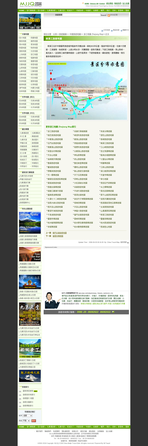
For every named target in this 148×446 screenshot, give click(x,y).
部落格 (120, 11)
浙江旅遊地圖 (53, 131)
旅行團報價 (31, 11)
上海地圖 (22, 55)
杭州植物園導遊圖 (55, 223)
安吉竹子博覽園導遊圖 (83, 199)
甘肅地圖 (22, 65)
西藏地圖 (34, 38)
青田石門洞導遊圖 (108, 183)
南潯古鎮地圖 (79, 195)
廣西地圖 (34, 41)
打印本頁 (106, 30)
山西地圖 (22, 68)
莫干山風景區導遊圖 (109, 195)
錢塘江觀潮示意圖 (55, 191)
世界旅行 (23, 166)
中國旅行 (23, 163)
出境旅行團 (24, 199)
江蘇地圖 (34, 71)
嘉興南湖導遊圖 (54, 195)
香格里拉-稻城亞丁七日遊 (29, 364)
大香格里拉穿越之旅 (27, 367)
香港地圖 (22, 85)
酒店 (108, 11)
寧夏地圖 (34, 65)
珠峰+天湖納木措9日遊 (28, 292)
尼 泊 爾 (23, 153)
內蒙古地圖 (35, 88)
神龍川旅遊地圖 (80, 211)
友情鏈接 (100, 431)
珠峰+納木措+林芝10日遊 (29, 298)
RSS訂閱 (114, 15)
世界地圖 (25, 97)
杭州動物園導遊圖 (81, 227)
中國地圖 (25, 34)
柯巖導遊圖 (105, 163)
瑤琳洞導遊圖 (79, 203)
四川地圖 (22, 38)
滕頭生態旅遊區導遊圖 (57, 179)
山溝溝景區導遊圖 (108, 211)
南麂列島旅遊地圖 (81, 147)
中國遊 (88, 11)
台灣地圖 (34, 85)
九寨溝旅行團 (25, 183)
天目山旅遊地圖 (80, 207)
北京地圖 (34, 51)
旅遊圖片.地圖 (28, 398)
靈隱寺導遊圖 (53, 219)
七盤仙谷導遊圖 (107, 159)
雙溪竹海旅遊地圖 (55, 211)
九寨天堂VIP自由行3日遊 (29, 328)
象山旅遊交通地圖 (81, 171)
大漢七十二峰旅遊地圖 (57, 199)
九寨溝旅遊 (51, 11)
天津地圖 (22, 81)
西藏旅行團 (24, 193)
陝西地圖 (34, 48)
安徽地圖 (22, 75)
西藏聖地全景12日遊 (28, 295)
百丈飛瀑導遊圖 (107, 151)
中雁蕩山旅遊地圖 (55, 139)
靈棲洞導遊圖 (106, 219)
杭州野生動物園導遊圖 (83, 223)
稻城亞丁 (70, 11)
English (102, 3)
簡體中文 (126, 30)
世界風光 (35, 166)
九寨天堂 (61, 11)
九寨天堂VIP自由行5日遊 (29, 332)
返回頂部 (123, 242)
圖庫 (127, 11)
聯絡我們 (117, 3)
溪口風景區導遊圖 (108, 171)
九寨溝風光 (36, 133)
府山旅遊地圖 (79, 159)
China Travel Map (113, 242)
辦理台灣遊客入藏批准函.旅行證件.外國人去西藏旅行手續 (103, 304)
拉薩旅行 (35, 150)
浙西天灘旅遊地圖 (108, 199)
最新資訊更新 (28, 391)
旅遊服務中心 (25, 203)
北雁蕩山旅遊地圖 (81, 151)
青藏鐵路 (23, 150)
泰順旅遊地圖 (106, 139)
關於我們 (39, 431)
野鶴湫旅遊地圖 (54, 171)
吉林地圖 (22, 91)
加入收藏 (125, 3)
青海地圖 (34, 45)
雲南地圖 (22, 41)
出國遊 (95, 11)
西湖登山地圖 (106, 227)
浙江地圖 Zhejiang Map (93, 34)
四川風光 (35, 156)
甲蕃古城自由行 (26, 179)
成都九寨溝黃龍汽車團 (28, 240)
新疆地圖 (22, 48)
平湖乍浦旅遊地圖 (81, 191)
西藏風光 (35, 153)
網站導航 (109, 3)
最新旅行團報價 (28, 172)
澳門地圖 (22, 88)
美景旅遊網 (73, 441)
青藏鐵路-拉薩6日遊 (27, 264)
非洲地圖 (22, 107)
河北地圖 (34, 78)
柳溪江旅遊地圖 (107, 215)
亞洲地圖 (22, 101)
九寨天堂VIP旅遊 (26, 176)
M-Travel (107, 443)
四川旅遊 (41, 11)
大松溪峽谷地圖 (80, 183)
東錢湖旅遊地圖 (54, 183)
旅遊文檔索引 (28, 402)
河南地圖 (34, 68)
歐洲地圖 (22, 104)
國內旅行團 (24, 196)
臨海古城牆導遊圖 (108, 155)
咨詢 (114, 11)
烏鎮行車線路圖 (80, 131)
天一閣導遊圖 (53, 175)
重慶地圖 (34, 61)
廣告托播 (83, 431)
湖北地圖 (34, 75)
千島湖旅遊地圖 (54, 215)
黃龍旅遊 (35, 136)
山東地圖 (22, 71)
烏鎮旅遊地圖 (79, 187)
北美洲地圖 (35, 101)
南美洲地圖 (35, 104)
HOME (87, 3)
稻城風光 (35, 160)
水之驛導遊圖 (106, 187)
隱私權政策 (66, 431)
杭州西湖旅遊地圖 (108, 223)
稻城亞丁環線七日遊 (27, 360)
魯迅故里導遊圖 (80, 163)
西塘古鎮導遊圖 (54, 187)
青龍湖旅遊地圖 (80, 143)
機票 (102, 11)
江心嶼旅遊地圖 (107, 147)
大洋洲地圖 (35, 107)
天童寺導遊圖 (106, 175)
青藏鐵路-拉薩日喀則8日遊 (30, 271)
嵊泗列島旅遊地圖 (81, 135)
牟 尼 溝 (23, 136)
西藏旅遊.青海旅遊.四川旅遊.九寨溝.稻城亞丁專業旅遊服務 (75, 436)
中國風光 (35, 163)
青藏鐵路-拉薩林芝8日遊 (29, 267)
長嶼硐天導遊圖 (54, 159)
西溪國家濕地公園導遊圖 (111, 203)
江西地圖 (22, 78)
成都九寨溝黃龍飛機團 (28, 236)
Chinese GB (94, 3)
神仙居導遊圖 (79, 155)
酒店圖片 (35, 140)
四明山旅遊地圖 (80, 179)
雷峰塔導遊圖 (79, 219)
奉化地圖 (104, 179)
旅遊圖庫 (63, 34)
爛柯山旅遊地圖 (80, 167)
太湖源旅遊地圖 (107, 207)
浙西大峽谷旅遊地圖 (56, 203)
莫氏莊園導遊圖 (107, 191)
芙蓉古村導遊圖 (54, 151)
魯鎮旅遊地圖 (53, 163)
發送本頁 (116, 30)
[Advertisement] (86, 22)
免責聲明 (56, 431)
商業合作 (75, 431)
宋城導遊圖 (52, 227)
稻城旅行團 (24, 186)
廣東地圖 (22, 58)
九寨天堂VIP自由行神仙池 (30, 335)
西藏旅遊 (79, 11)
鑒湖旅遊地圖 (53, 167)
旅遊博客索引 (28, 406)
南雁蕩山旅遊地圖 (55, 147)
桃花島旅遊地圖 (54, 135)
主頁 (55, 34)
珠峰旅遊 (35, 146)
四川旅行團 (24, 189)
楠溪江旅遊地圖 (107, 143)
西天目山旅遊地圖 (55, 207)
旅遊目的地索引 (29, 395)
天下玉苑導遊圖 (80, 175)
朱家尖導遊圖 (106, 131)
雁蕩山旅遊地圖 (80, 139)
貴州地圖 (22, 45)
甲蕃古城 (23, 143)
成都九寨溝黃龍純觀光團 (29, 243)
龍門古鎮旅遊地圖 (81, 215)
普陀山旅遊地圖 (107, 135)
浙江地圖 (34, 55)
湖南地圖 (22, 51)
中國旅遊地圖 (75, 34)
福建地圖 (34, 58)
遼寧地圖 (34, 81)
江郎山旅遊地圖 (107, 167)
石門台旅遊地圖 (54, 143)
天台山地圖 (52, 155)
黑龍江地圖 (35, 91)
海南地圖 (22, 61)
